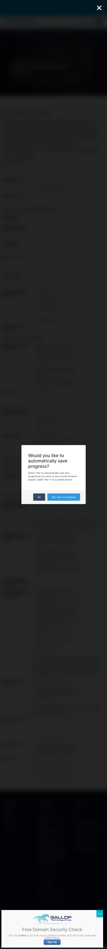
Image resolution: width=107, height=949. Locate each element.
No (39, 497)
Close (100, 914)
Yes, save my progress (64, 497)
